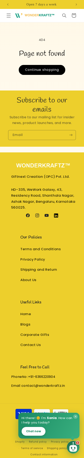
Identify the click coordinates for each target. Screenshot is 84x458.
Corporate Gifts (34, 334)
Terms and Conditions (40, 249)
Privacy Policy (32, 259)
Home (25, 313)
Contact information (43, 454)
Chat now (33, 431)
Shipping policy (57, 448)
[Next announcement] (76, 4)
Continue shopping (42, 69)
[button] (8, 15)
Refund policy (38, 441)
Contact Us (30, 344)
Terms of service (32, 448)
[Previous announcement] (7, 4)
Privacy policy (60, 441)
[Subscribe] (71, 135)
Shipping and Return (38, 269)
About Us (28, 279)
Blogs (25, 324)
